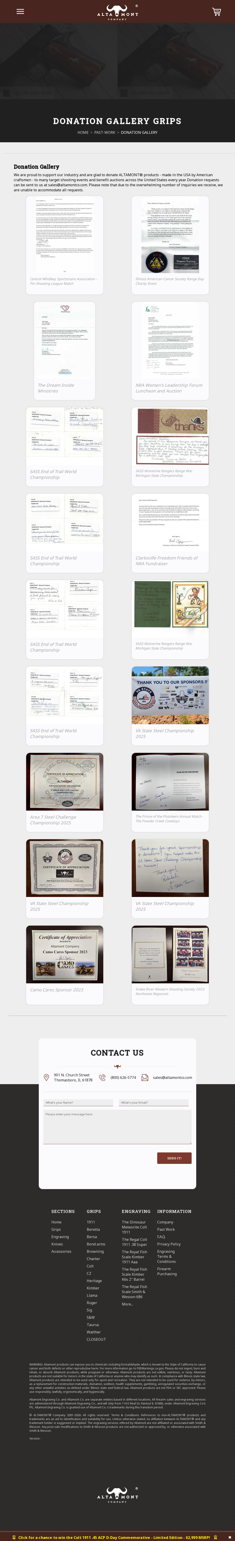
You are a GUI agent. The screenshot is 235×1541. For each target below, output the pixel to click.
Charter (93, 1258)
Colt (90, 1266)
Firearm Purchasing (167, 1271)
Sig (89, 1310)
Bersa (92, 1236)
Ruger (92, 1302)
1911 (91, 1222)
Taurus (93, 1324)
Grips (56, 1229)
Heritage (94, 1280)
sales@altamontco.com (172, 1077)
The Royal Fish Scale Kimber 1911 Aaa (134, 1256)
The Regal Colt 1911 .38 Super (134, 1242)
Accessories (61, 1251)
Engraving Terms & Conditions (166, 1256)
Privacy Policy (169, 1244)
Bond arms (96, 1244)
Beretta (93, 1229)
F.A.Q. (161, 1236)
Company (165, 1222)
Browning (95, 1251)
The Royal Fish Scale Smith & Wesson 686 (134, 1291)
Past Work (166, 1229)
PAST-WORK (104, 132)
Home (56, 1222)
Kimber (93, 1288)
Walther (94, 1332)
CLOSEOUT (96, 1339)
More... (127, 1304)
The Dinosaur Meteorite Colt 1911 (134, 1227)
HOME (83, 132)
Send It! (174, 1158)
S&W (91, 1317)
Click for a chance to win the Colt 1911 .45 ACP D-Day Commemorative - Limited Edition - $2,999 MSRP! (114, 1537)
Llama (92, 1295)
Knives (57, 1244)
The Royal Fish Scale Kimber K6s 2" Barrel (134, 1274)
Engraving (60, 1236)
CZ (89, 1273)
